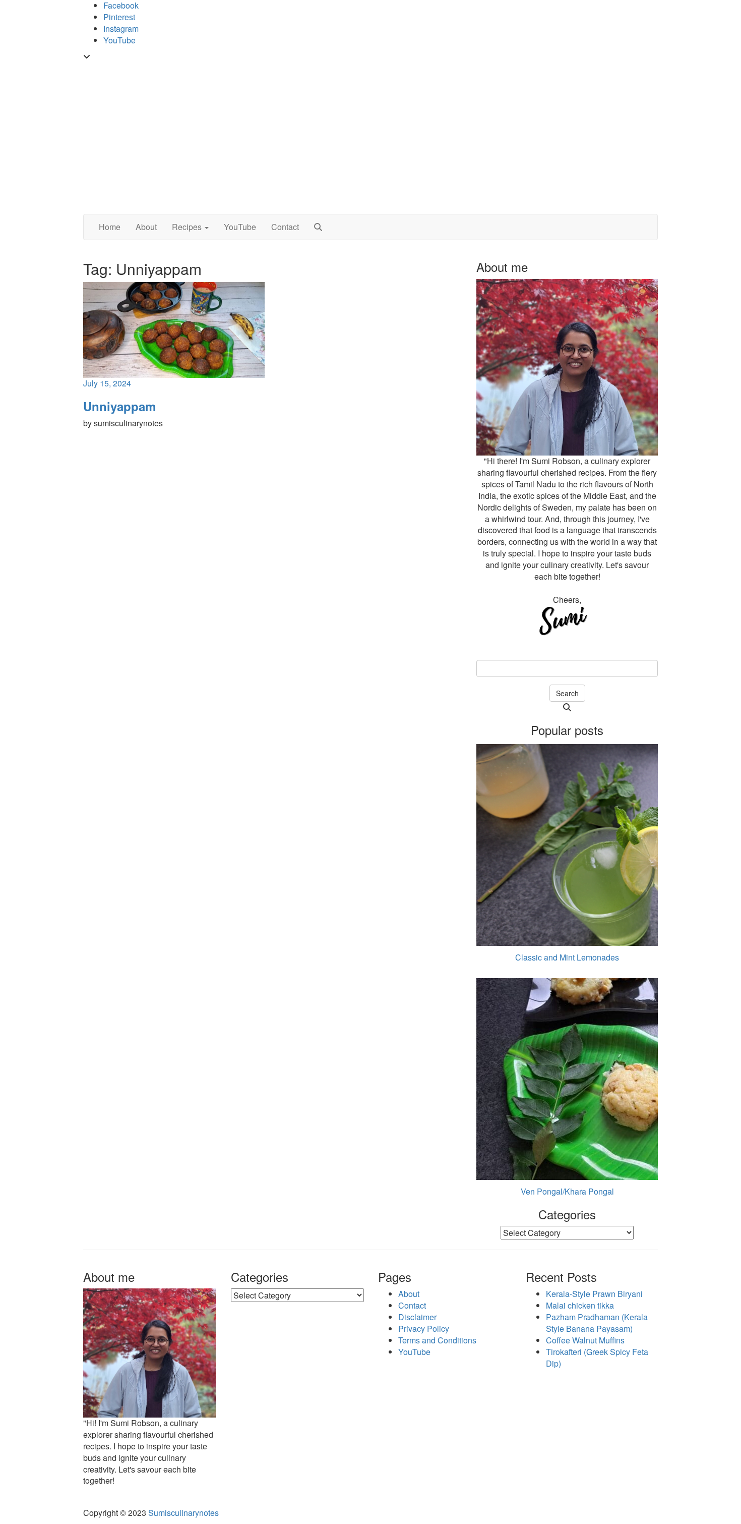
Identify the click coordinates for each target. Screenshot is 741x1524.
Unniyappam (119, 406)
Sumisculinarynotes (183, 1512)
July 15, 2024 (107, 383)
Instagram (121, 28)
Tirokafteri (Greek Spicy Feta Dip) (597, 1357)
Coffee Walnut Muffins (585, 1340)
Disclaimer (417, 1317)
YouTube (119, 40)
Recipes (188, 227)
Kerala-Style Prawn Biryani (594, 1294)
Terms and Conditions (437, 1340)
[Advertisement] (370, 138)
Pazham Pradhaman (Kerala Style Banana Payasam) (597, 1322)
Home (109, 227)
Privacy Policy (423, 1328)
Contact (285, 227)
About (146, 227)
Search (567, 693)
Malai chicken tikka (580, 1305)
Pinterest (119, 17)
